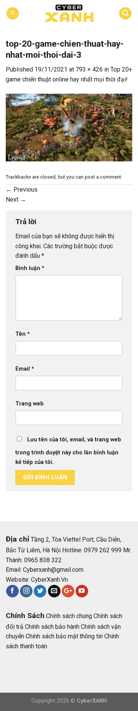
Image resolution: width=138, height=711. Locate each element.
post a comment (103, 177)
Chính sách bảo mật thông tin (64, 636)
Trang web (29, 403)
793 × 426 (89, 69)
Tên (22, 334)
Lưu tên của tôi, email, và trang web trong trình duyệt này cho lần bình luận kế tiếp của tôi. (68, 451)
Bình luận (29, 268)
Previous (22, 189)
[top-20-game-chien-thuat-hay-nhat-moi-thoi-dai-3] (69, 127)
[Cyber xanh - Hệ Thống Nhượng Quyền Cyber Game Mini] (69, 13)
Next (16, 199)
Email (24, 369)
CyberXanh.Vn (49, 579)
